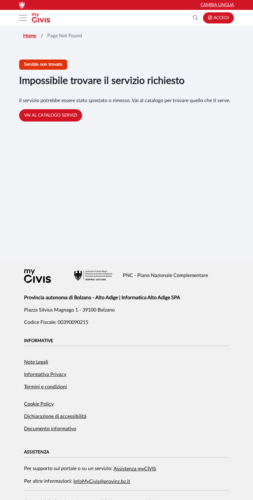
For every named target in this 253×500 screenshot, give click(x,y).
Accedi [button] (220, 18)
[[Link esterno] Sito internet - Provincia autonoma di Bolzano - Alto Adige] (93, 275)
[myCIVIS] (37, 276)
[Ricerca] (196, 18)
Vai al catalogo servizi (50, 115)
